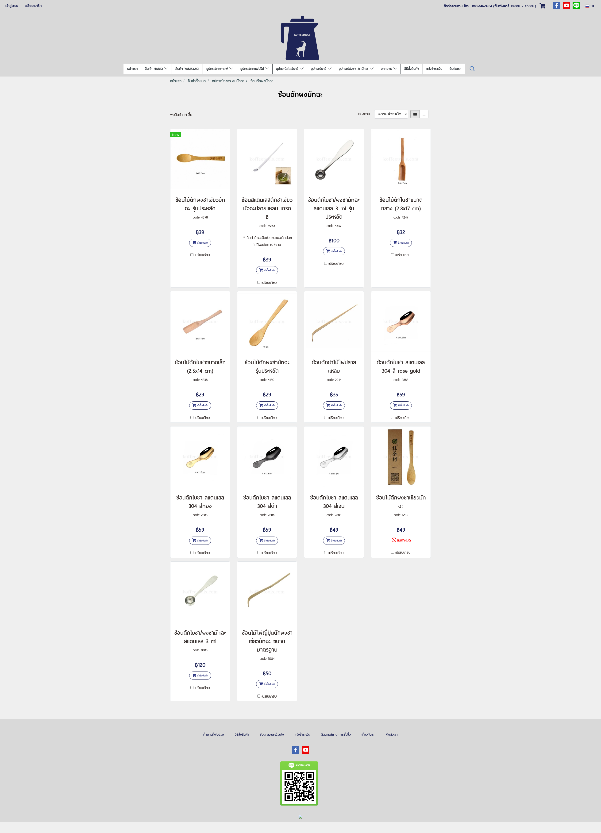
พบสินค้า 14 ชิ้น (181, 115)
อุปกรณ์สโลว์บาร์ (288, 68)
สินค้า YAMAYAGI (187, 68)
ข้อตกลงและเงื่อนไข (272, 734)
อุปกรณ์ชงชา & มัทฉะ (354, 68)
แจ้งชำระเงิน (434, 68)
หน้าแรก (132, 68)
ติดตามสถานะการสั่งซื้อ (336, 734)
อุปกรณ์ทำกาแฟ (217, 68)
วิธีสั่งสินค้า (411, 68)
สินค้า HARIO (154, 68)
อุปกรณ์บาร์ (319, 68)
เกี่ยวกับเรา (368, 734)
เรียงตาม (366, 114)
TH (591, 6)
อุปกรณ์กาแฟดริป (252, 68)
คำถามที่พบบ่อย (213, 734)
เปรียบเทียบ (202, 255)
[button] (472, 68)
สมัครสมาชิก (33, 5)
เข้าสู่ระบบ (11, 5)
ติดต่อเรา (455, 68)
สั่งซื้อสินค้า (202, 243)
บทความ (387, 68)
